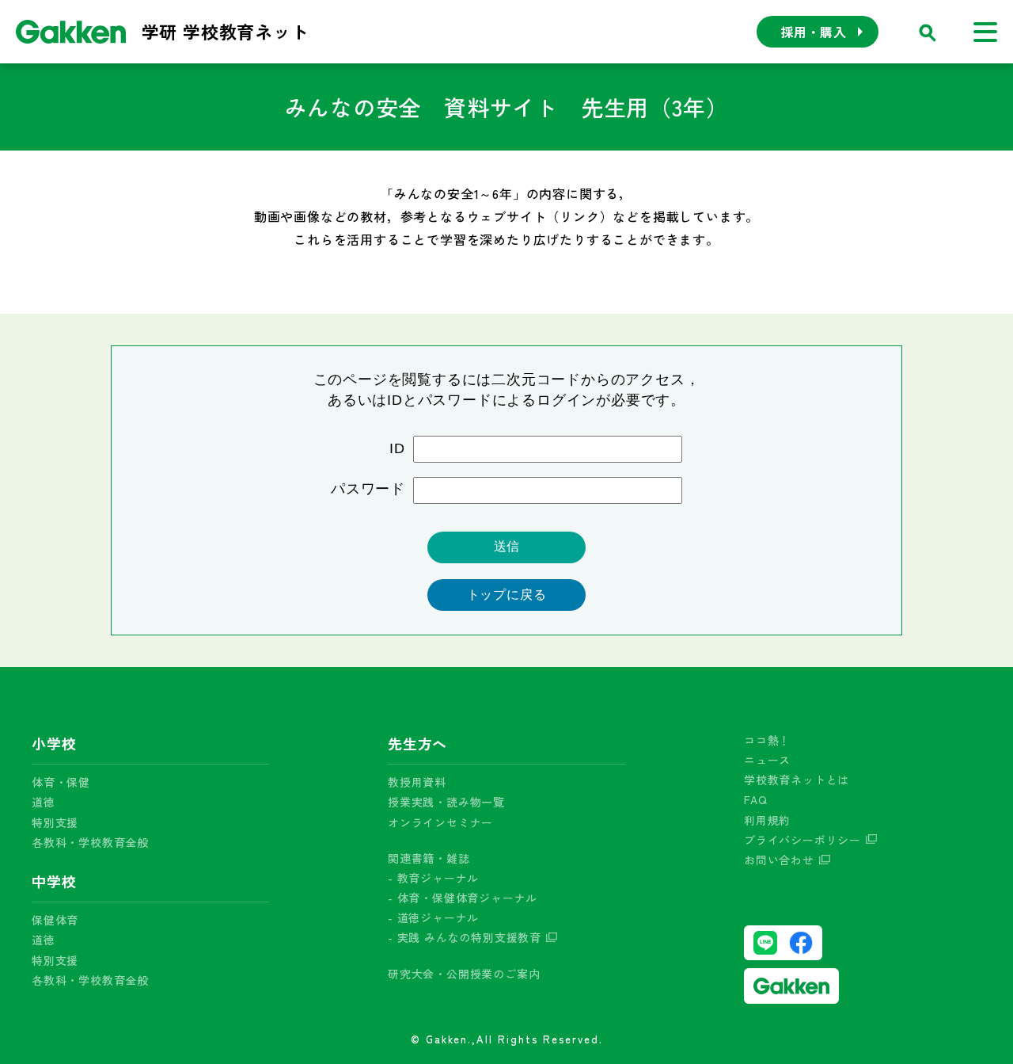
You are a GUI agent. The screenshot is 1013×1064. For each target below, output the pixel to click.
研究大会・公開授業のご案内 (464, 974)
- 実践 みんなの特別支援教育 (464, 937)
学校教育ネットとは (796, 780)
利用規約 (767, 820)
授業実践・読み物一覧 (446, 802)
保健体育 (55, 920)
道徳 (43, 802)
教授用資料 (417, 782)
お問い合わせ (779, 860)
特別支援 (55, 822)
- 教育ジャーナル (433, 878)
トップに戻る (507, 594)
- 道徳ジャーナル (433, 917)
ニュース (767, 760)
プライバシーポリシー (802, 840)
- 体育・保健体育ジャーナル (462, 898)
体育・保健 (61, 782)
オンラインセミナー (440, 822)
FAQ (755, 799)
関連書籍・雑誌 (429, 858)
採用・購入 (813, 31)
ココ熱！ (767, 740)
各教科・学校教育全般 (90, 842)
